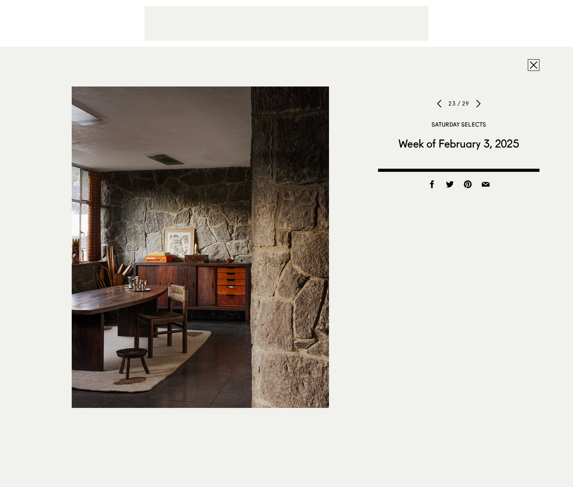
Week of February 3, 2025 (458, 143)
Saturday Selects (459, 124)
